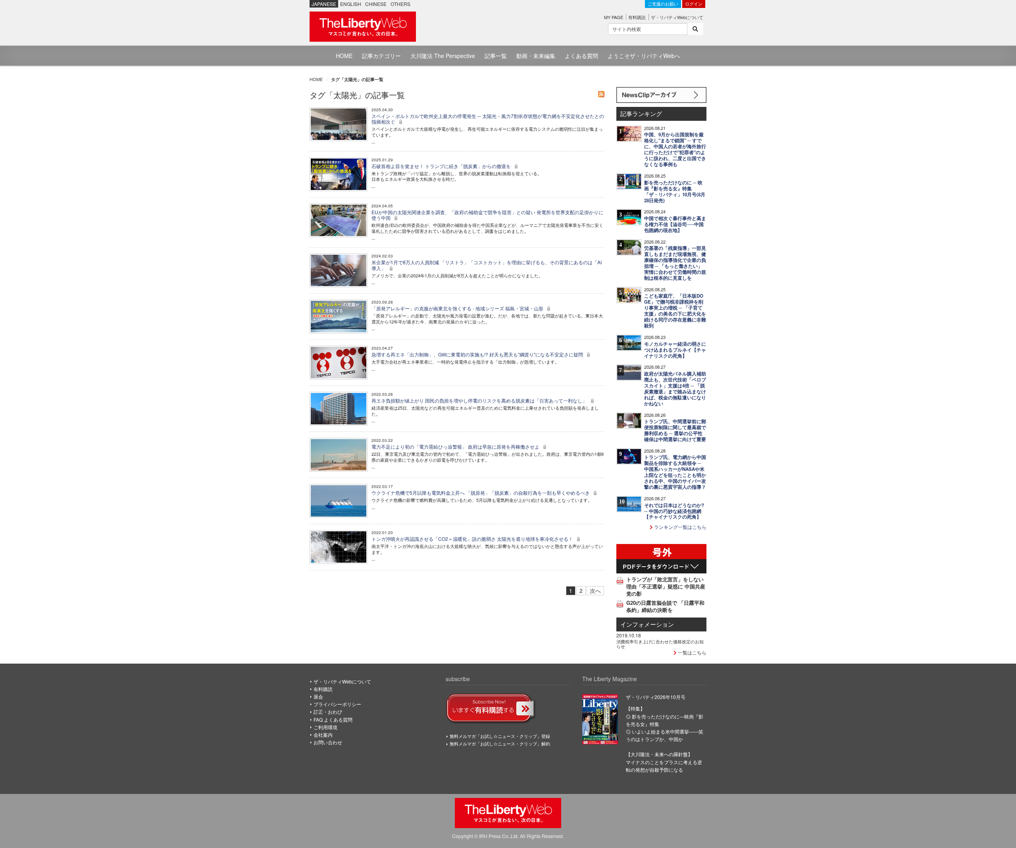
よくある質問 (581, 56)
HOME (344, 56)
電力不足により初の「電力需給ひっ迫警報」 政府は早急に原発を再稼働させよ (456, 446)
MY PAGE (613, 17)
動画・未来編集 (535, 56)
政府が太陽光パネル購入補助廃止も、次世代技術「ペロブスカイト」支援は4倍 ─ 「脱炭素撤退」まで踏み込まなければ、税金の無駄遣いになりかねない (675, 388)
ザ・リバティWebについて (677, 17)
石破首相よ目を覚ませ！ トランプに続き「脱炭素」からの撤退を (441, 166)
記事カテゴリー (381, 56)
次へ (595, 590)
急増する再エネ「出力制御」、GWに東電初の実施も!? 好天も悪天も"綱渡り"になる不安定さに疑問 (477, 354)
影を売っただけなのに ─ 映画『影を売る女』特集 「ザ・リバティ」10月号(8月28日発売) (674, 191)
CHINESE (376, 3)
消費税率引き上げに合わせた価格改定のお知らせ (660, 643)
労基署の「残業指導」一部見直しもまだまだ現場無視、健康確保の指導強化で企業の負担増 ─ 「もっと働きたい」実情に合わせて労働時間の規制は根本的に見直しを (675, 263)
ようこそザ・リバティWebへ (644, 56)
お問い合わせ (328, 742)
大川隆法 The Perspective (442, 56)
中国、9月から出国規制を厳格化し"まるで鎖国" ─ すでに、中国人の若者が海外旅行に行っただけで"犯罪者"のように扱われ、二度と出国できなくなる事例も (675, 149)
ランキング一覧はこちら (679, 526)
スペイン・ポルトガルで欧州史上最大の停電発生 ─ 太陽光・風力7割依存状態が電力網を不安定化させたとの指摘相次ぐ (487, 118)
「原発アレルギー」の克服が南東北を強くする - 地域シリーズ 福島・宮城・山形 (458, 308)
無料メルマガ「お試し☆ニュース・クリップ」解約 (500, 743)
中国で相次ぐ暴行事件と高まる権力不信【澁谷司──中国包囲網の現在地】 (675, 224)
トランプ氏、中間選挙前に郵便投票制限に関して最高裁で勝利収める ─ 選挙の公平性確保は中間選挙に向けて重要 (675, 430)
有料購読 (637, 17)
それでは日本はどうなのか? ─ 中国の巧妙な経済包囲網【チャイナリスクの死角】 (674, 511)
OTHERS (400, 3)
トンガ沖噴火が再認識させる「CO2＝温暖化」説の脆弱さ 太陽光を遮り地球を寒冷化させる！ (472, 538)
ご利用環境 (325, 727)
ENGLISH (350, 3)
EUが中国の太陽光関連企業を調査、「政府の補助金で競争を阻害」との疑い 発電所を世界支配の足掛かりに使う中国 (487, 215)
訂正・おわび (328, 711)
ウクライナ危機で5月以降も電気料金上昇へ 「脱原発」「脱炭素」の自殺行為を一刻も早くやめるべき (481, 492)
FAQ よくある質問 (333, 719)
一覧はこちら (691, 652)
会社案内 (323, 734)
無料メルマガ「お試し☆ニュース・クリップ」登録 (500, 736)
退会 (318, 696)
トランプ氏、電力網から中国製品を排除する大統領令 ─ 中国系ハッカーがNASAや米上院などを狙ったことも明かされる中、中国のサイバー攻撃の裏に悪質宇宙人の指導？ (675, 472)
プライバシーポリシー (337, 704)
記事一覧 (496, 56)
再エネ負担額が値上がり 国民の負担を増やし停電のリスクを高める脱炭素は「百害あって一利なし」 (479, 400)
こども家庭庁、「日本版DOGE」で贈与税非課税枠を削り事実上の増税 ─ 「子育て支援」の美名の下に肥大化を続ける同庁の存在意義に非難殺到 (675, 310)
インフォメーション (647, 624)
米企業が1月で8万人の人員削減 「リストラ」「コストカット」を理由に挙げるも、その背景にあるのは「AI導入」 (486, 265)
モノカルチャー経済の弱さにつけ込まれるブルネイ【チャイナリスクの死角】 (675, 350)
